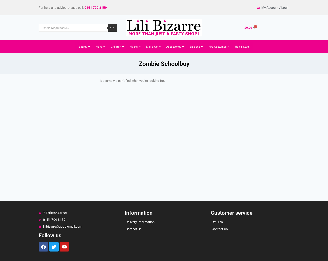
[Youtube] (64, 247)
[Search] (112, 28)
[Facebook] (43, 247)
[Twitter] (54, 247)
